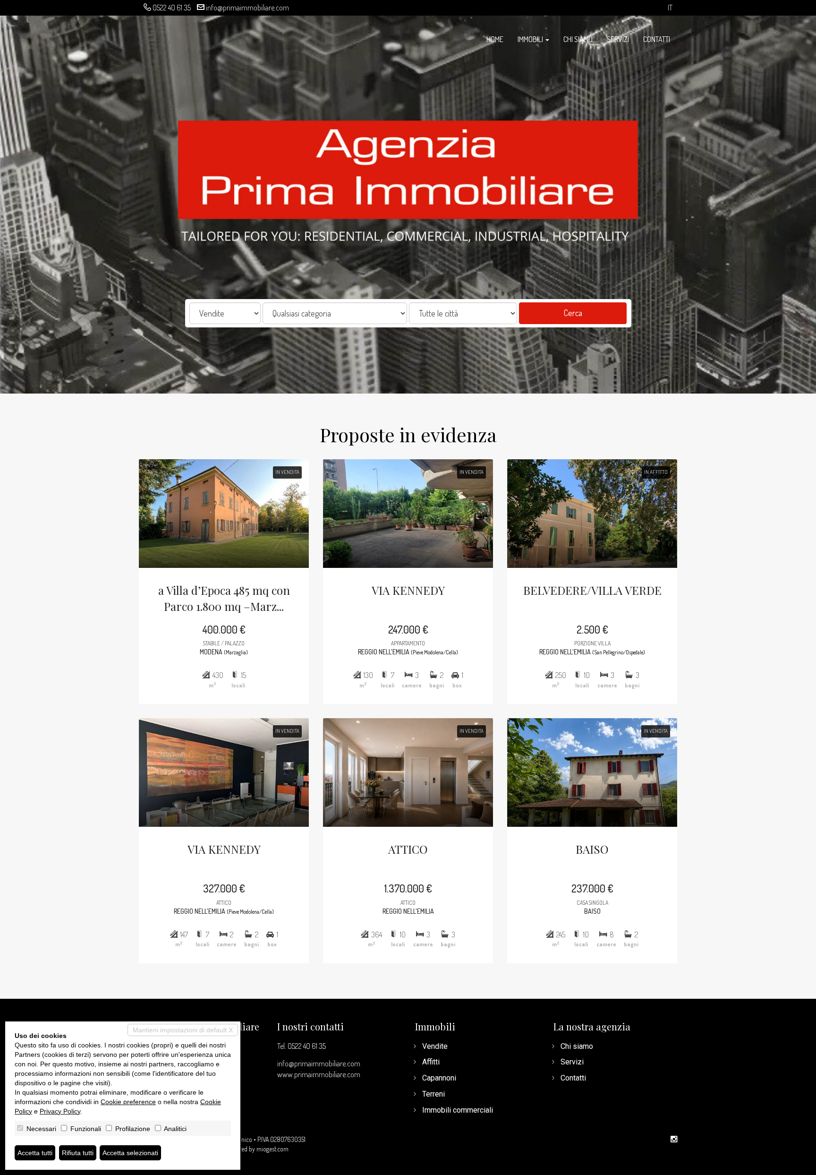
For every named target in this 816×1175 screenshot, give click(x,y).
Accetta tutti (34, 1153)
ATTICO (408, 849)
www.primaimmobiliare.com (318, 1074)
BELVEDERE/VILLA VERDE (592, 590)
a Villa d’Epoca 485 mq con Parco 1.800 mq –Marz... (224, 598)
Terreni (433, 1093)
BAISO (592, 849)
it (670, 8)
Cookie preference (128, 1102)
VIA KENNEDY (408, 590)
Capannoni (439, 1077)
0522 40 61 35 (172, 7)
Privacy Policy (60, 1111)
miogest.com (272, 1149)
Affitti (431, 1061)
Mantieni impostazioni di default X (183, 1030)
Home (494, 39)
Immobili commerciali (457, 1110)
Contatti (656, 39)
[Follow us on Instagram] (674, 1139)
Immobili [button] (531, 39)
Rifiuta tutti (78, 1153)
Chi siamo (578, 39)
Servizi (618, 39)
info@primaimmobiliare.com (247, 7)
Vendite (435, 1046)
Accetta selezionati (130, 1153)
